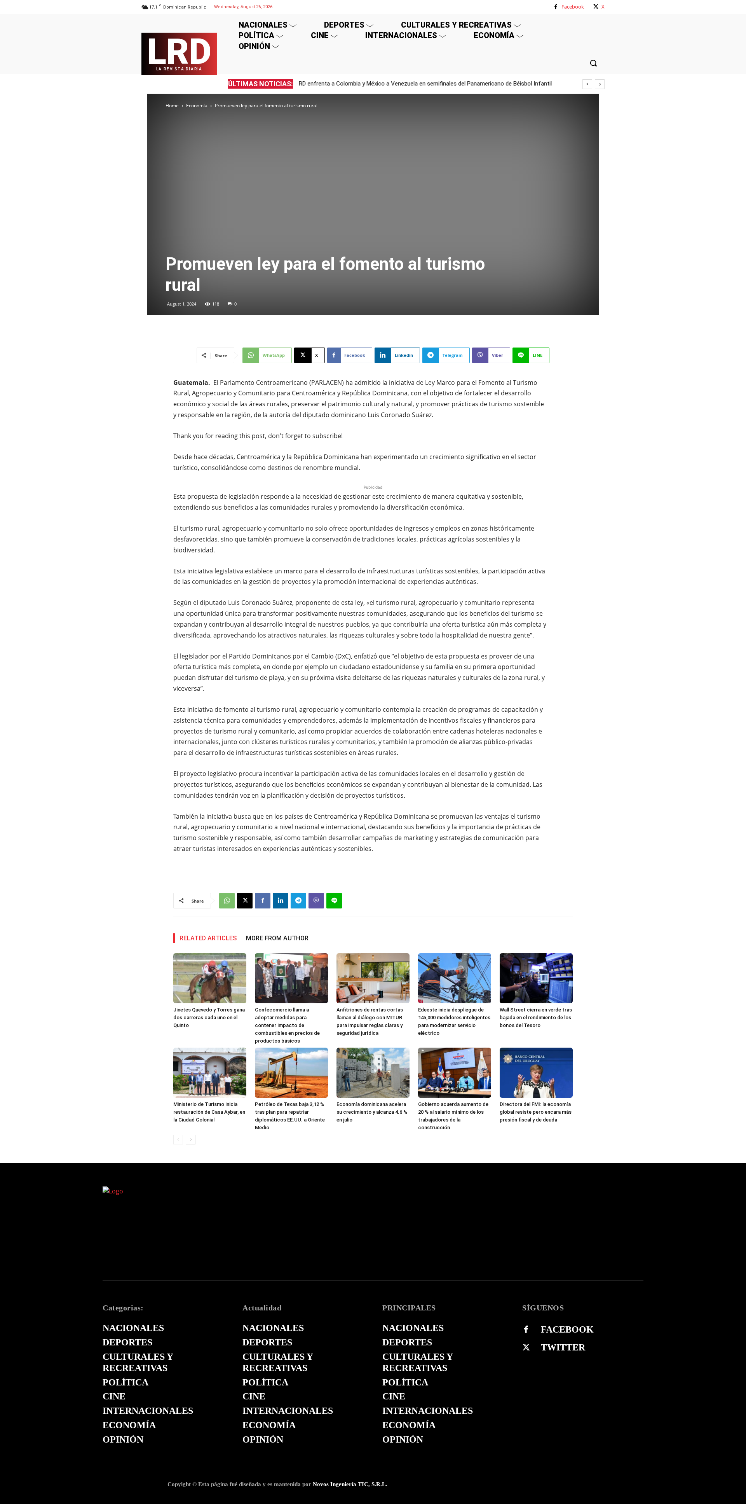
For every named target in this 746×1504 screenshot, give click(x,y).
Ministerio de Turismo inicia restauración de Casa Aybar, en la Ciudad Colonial (209, 1112)
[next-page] (190, 1139)
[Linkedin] (280, 900)
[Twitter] (526, 1348)
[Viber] (316, 900)
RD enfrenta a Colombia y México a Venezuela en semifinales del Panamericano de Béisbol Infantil (425, 83)
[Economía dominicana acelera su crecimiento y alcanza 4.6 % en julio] (373, 1073)
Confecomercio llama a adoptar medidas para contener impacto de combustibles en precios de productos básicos (287, 1025)
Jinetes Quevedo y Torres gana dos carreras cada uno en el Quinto (209, 1017)
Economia (196, 105)
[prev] (587, 84)
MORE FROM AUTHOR (277, 938)
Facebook (572, 6)
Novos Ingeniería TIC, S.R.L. (350, 1484)
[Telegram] (298, 900)
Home (172, 105)
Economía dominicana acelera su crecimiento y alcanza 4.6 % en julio (371, 1112)
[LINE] (334, 900)
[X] (596, 7)
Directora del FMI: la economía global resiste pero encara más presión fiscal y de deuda (536, 1112)
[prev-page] (178, 1139)
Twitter (563, 1347)
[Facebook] (556, 7)
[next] (600, 84)
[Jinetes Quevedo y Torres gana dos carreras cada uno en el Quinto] (209, 978)
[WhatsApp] (227, 900)
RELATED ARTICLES (208, 938)
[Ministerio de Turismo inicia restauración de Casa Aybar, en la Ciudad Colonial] (209, 1073)
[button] (593, 63)
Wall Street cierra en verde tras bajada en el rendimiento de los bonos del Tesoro (536, 1017)
